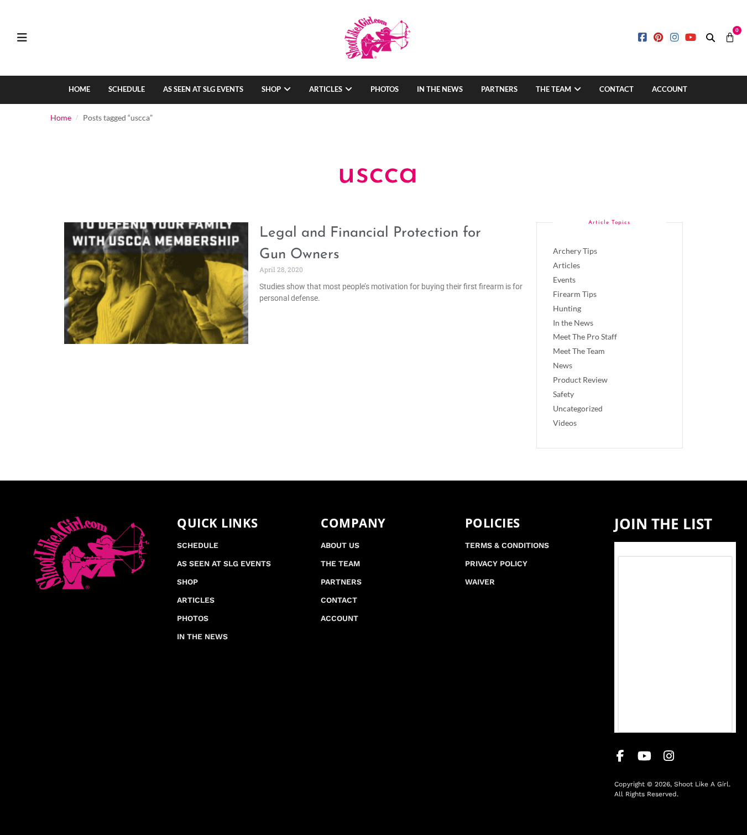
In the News (440, 89)
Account (669, 89)
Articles (325, 89)
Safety (563, 394)
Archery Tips (575, 250)
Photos (384, 89)
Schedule (126, 89)
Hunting (567, 308)
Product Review (580, 379)
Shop (271, 89)
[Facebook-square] (643, 38)
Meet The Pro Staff (585, 336)
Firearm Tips (575, 294)
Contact (616, 89)
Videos (565, 422)
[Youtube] (690, 38)
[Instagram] (674, 38)
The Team (553, 89)
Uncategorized (578, 408)
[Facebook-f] (620, 756)
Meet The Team (579, 351)
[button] (710, 37)
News (562, 365)
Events (564, 279)
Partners (499, 89)
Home (79, 89)
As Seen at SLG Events (203, 89)
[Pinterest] (659, 38)
